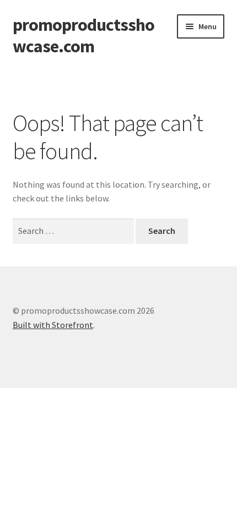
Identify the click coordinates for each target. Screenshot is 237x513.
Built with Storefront (53, 324)
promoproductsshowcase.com (83, 35)
